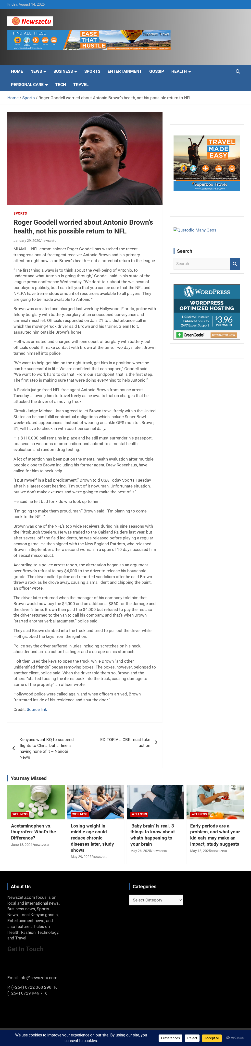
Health (179, 71)
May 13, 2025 (200, 851)
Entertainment (125, 71)
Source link (37, 709)
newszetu (49, 241)
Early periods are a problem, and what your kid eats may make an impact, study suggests (215, 835)
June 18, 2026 (22, 845)
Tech (60, 84)
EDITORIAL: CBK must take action (125, 742)
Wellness (20, 814)
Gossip (156, 71)
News (36, 71)
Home (17, 71)
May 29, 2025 (81, 857)
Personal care (27, 84)
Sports (92, 71)
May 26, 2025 (140, 851)
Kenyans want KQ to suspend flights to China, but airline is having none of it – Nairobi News (47, 748)
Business (63, 71)
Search (235, 264)
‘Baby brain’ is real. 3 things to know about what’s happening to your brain (152, 835)
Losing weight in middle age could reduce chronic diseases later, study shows (92, 838)
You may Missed (29, 778)
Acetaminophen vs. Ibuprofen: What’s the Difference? (33, 832)
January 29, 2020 (26, 241)
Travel (80, 84)
